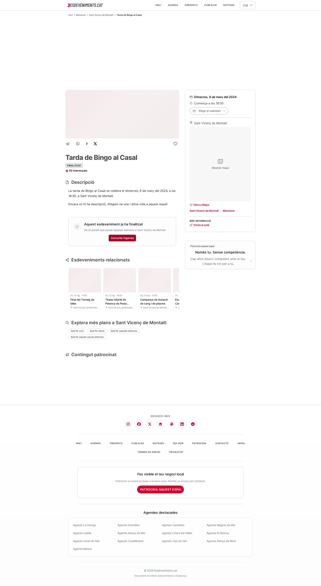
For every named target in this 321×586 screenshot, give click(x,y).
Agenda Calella (82, 533)
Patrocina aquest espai (160, 489)
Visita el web (201, 225)
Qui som (178, 443)
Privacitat (176, 452)
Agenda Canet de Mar (86, 541)
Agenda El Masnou (218, 533)
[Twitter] (149, 424)
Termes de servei (148, 452)
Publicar (210, 5)
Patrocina (199, 443)
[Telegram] (68, 143)
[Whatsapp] (78, 143)
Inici (158, 5)
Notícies (229, 5)
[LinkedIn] (182, 424)
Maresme (81, 15)
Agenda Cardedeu (173, 525)
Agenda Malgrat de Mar (221, 525)
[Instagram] (128, 424)
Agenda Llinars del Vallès (177, 533)
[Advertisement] (160, 53)
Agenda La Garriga (84, 525)
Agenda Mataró (82, 548)
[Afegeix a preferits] (175, 143)
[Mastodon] (171, 424)
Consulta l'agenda (122, 238)
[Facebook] (87, 144)
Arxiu (241, 443)
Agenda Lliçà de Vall (174, 541)
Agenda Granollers (129, 525)
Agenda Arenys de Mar (131, 533)
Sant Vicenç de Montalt (101, 15)
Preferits (191, 5)
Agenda (173, 5)
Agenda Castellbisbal (130, 541)
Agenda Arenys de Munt (221, 541)
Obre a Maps (201, 204)
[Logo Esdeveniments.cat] (85, 5)
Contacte (222, 443)
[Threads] (160, 424)
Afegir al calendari (210, 110)
